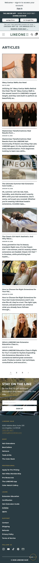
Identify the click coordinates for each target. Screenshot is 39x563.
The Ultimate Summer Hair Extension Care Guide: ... (18, 185)
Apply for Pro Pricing (10, 470)
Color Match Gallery (10, 485)
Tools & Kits (6, 455)
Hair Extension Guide (11, 504)
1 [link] (10, 373)
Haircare (5, 451)
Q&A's (4, 512)
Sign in (19, 8)
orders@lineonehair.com (12, 433)
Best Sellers (7, 447)
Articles (5, 508)
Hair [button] (33, 557)
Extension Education (10, 496)
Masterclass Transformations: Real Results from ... (16, 132)
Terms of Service (9, 538)
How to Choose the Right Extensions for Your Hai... (19, 290)
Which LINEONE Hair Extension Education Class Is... (15, 343)
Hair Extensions (8, 443)
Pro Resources (8, 478)
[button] (4, 34)
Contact (5, 523)
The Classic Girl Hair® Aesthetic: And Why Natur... (17, 237)
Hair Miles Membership (11, 474)
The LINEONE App (9, 481)
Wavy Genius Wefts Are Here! (14, 82)
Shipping (6, 527)
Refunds (5, 530)
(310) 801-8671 (7, 430)
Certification (7, 500)
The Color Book (8, 459)
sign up (19, 408)
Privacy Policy (7, 534)
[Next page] (28, 372)
